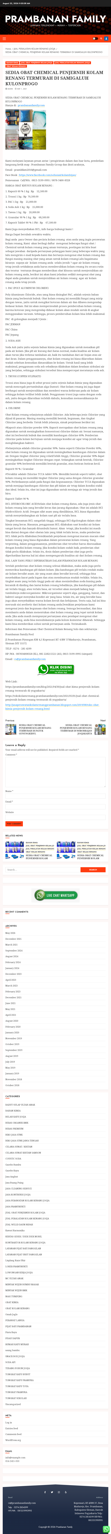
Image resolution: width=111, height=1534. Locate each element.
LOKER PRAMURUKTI (16, 1266)
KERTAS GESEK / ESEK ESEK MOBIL (23, 1236)
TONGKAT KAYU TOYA (16, 1386)
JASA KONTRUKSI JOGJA (17, 1194)
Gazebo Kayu (12, 1170)
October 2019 (12, 1044)
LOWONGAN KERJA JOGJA (19, 1272)
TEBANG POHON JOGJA (17, 1368)
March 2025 (11, 944)
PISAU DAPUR (12, 1338)
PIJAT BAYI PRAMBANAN (18, 1326)
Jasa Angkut (11, 1176)
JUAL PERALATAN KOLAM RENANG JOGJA (72, 63)
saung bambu (12, 1350)
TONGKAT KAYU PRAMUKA (19, 1380)
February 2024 (12, 962)
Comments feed (13, 1434)
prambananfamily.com (31, 105)
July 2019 (10, 1061)
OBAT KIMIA (11, 1302)
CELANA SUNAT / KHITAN (18, 1146)
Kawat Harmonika (15, 1230)
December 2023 (13, 973)
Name (9, 791)
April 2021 (10, 1014)
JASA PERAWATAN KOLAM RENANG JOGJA (27, 1200)
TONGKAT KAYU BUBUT (17, 1374)
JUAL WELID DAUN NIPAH (19, 1224)
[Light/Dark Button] (95, 38)
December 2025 (13, 938)
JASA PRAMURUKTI (15, 1206)
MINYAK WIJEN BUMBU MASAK (22, 1284)
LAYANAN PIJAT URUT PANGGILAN (23, 1254)
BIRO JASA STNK (14, 1134)
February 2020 (12, 1026)
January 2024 (12, 968)
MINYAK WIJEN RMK (16, 1290)
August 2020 (11, 1020)
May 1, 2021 (22, 89)
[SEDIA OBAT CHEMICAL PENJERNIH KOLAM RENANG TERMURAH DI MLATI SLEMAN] (14, 850)
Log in (8, 1422)
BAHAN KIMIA (12, 63)
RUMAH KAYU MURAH (17, 1344)
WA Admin (106, 39)
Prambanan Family (55, 19)
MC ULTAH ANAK (14, 1278)
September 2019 (13, 1050)
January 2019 (12, 1073)
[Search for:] (43, 869)
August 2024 (11, 956)
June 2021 (10, 1003)
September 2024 (13, 950)
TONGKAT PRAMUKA (16, 1392)
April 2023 (10, 979)
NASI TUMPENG (13, 1296)
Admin (10, 89)
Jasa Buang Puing (14, 1182)
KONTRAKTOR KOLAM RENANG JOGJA (25, 1242)
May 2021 (10, 1009)
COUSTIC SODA (13, 1158)
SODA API (10, 1362)
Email (9, 801)
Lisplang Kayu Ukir (15, 1260)
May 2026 (10, 933)
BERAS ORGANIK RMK (16, 1122)
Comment (11, 754)
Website (9, 812)
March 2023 (11, 985)
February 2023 (12, 991)
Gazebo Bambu (13, 1164)
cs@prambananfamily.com (30, 659)
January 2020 (12, 1032)
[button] (4, 38)
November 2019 (13, 1038)
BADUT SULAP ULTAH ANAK (20, 1104)
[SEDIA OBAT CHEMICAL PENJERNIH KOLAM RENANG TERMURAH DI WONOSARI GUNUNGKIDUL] (66, 850)
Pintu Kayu (11, 1332)
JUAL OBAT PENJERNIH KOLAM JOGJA (36, 63)
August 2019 (11, 1056)
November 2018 (13, 1079)
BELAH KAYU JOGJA (15, 1116)
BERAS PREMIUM (14, 1128)
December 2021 (13, 997)
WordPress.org (13, 1440)
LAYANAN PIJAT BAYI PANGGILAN (23, 1248)
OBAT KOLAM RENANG (16, 66)
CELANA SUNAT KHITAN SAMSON (23, 1152)
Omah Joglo (11, 1314)
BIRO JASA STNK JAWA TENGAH (22, 1140)
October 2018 (12, 1085)
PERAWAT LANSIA (14, 1320)
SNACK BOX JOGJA (15, 1356)
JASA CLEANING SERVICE (18, 1188)
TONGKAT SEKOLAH (16, 1398)
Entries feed (11, 1428)
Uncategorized (13, 1404)
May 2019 (10, 1067)
